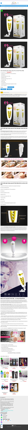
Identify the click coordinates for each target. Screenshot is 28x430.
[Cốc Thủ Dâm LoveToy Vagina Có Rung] (23, 374)
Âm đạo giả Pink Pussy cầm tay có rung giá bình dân (14, 380)
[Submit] (26, 6)
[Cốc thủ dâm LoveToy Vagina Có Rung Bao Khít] (5, 362)
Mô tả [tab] (2, 92)
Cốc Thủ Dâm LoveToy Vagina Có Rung (23, 380)
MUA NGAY (3, 89)
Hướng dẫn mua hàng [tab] (6, 92)
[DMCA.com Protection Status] (14, 425)
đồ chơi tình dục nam (17, 94)
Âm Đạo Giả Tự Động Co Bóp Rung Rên (14, 392)
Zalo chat (1, 420)
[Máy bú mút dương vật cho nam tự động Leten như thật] (23, 362)
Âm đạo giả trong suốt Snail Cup (14, 367)
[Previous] (1, 68)
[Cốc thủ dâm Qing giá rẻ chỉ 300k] (5, 374)
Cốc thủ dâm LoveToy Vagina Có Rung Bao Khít (4, 367)
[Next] (3, 39)
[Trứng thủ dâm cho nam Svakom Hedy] (5, 387)
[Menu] (1, 3)
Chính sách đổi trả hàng (4, 415)
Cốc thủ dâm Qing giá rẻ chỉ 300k (4, 380)
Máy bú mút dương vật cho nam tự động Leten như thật (23, 367)
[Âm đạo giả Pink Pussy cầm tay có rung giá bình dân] (14, 374)
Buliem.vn (15, 342)
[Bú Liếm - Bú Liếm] (14, 3)
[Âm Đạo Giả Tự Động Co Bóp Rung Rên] (14, 387)
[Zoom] (1, 40)
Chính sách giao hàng (3, 416)
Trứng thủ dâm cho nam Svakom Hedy (5, 392)
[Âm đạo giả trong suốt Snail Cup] (14, 362)
